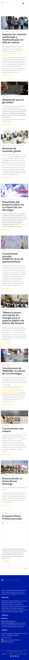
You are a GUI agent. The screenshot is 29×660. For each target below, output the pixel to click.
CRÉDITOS (11, 653)
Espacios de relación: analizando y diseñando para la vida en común (14, 38)
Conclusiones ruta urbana (13, 430)
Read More (6, 75)
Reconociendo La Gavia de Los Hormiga (12, 481)
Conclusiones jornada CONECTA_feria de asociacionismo (12, 257)
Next (25, 568)
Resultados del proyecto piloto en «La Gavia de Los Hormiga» (13, 206)
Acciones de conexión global (11, 150)
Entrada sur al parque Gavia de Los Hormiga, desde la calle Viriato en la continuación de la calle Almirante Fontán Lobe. (13, 624)
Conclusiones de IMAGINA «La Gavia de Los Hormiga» (13, 370)
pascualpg (20, 145)
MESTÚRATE (4, 653)
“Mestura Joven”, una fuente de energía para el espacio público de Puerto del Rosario (13, 318)
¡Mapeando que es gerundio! (13, 101)
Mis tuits (4, 572)
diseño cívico (13, 401)
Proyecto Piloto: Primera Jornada (12, 517)
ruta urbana (12, 332)
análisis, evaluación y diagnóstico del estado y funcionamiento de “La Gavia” (13, 388)
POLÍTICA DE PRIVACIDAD (21, 653)
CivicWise (6, 165)
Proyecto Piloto (16, 438)
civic (20, 31)
